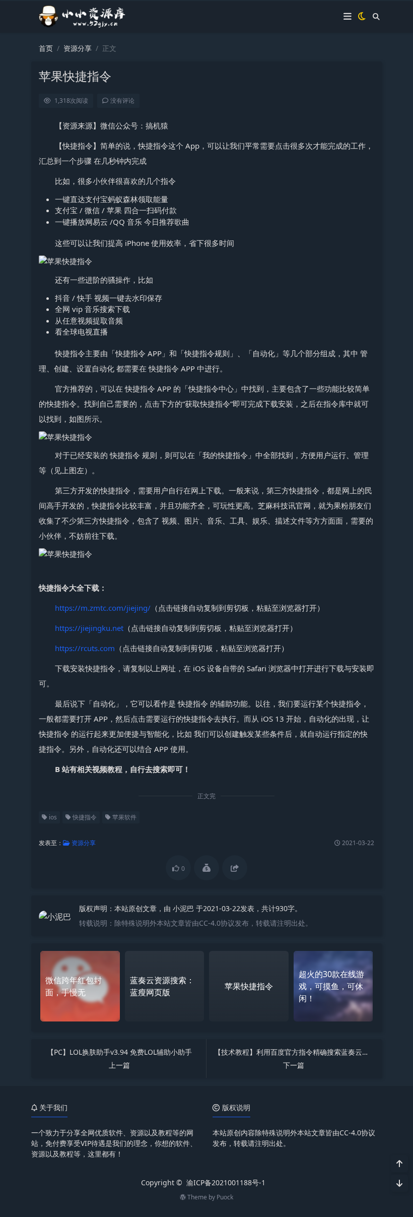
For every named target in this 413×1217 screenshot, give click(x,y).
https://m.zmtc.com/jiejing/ (103, 608)
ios (52, 817)
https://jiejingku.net (89, 628)
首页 (46, 48)
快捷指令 (84, 817)
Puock (225, 1197)
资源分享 (77, 48)
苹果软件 (123, 817)
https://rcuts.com (85, 648)
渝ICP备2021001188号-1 (225, 1182)
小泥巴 (184, 908)
